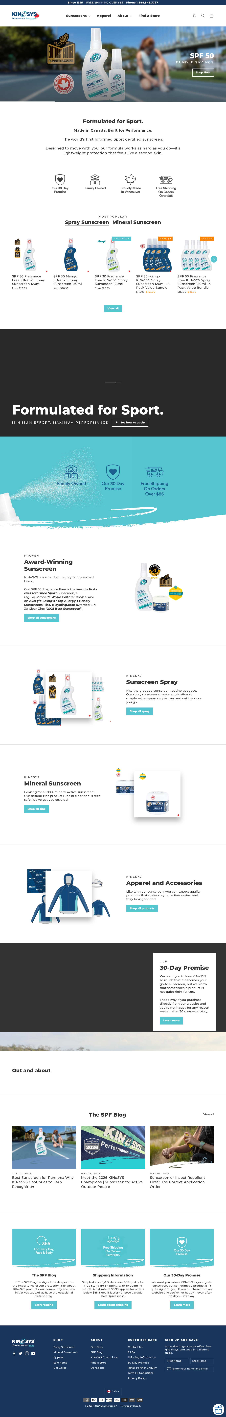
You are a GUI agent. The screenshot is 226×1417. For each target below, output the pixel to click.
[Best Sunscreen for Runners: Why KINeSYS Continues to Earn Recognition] (44, 1147)
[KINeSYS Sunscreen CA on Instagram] (27, 1353)
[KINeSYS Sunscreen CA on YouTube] (33, 1353)
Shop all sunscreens (42, 617)
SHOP (50, 87)
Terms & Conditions (141, 1372)
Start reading (44, 1304)
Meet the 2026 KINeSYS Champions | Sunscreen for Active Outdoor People (112, 1182)
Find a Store (149, 16)
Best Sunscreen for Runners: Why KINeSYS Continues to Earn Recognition (43, 1182)
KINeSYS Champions (104, 1357)
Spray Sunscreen (87, 222)
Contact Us (135, 1347)
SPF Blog (97, 1352)
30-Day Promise (138, 1362)
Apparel (104, 16)
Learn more (171, 1020)
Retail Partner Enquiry (142, 1367)
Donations (97, 1367)
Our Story (97, 1347)
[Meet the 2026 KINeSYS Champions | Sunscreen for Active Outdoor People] (113, 1147)
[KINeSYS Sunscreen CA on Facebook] (14, 1353)
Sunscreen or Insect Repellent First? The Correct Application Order (177, 1182)
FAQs (131, 1352)
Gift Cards (60, 1367)
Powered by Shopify (130, 1406)
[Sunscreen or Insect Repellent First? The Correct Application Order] (182, 1147)
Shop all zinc (36, 808)
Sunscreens (77, 16)
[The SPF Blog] (44, 1249)
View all (113, 308)
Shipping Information (142, 1357)
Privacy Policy (137, 1378)
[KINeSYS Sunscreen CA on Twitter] (21, 1353)
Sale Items (60, 1362)
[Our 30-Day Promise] (182, 1249)
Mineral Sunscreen (136, 222)
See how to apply (132, 422)
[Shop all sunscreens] (157, 588)
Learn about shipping (113, 1304)
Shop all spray (139, 711)
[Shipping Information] (113, 1249)
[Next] (214, 259)
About (123, 16)
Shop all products (142, 908)
